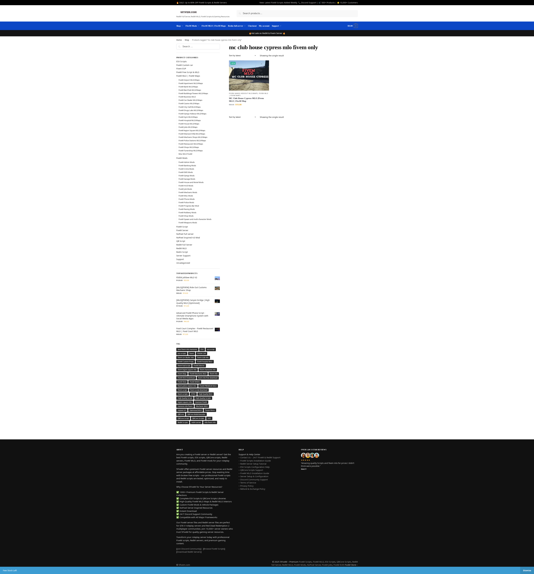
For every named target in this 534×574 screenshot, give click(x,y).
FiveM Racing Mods (187, 209)
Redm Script (182, 252)
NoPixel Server (314, 564)
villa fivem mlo (210, 422)
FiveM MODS (195, 382)
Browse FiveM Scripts (214, 548)
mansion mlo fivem (185, 406)
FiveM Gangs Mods (186, 175)
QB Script (180, 241)
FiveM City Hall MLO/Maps (190, 107)
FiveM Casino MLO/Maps (189, 103)
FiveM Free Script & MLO (187, 72)
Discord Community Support (254, 479)
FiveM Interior (199, 365)
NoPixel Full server (185, 234)
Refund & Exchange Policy (252, 488)
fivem (191, 353)
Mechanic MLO (202, 406)
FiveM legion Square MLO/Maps (192, 130)
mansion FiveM (201, 402)
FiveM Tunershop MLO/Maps (191, 150)
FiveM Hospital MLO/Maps (190, 120)
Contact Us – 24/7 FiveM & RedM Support (260, 457)
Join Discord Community (189, 548)
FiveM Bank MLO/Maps (188, 86)
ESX (202, 349)
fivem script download (198, 390)
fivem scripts (183, 394)
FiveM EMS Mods (186, 172)
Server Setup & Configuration (254, 476)
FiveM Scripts (305, 561)
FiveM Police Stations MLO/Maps (192, 140)
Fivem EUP (181, 68)
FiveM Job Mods (185, 189)
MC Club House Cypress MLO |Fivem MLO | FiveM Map (246, 99)
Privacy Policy (247, 485)
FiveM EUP (339, 564)
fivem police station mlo (187, 386)
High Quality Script (185, 398)
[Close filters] (221, 45)
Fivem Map (182, 374)
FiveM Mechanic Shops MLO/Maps (193, 137)
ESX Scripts (181, 61)
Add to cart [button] (248, 110)
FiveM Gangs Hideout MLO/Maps (243, 93)
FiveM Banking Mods (187, 165)
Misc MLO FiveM (185, 154)
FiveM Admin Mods (187, 162)
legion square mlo (185, 402)
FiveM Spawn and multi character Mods (195, 219)
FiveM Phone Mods (187, 199)
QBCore (181, 414)
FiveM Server (182, 230)
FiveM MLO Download (186, 378)
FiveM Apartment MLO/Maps (191, 83)
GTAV (193, 394)
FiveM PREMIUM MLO (208, 386)
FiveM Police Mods (186, 202)
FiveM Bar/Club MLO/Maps (190, 90)
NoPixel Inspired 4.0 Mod (188, 237)
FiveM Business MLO (187, 96)
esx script (210, 349)
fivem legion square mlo (187, 370)
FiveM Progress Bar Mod (189, 206)
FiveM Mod (182, 382)
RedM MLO (181, 248)
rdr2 (209, 418)
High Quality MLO (205, 394)
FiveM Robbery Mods (187, 212)
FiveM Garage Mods (187, 179)
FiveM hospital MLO (204, 361)
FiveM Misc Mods (186, 195)
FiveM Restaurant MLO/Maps (191, 144)
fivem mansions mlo (208, 370)
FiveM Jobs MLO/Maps (188, 127)
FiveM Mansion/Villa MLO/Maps (192, 134)
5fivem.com (184, 564)
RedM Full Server (184, 244)
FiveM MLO (318, 561)
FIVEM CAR (201, 353)
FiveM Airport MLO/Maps (189, 80)
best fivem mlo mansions (187, 349)
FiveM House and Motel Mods (191, 182)
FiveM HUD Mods (186, 185)
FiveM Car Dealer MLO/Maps (190, 100)
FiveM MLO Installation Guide (254, 473)
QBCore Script (183, 418)
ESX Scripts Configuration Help (255, 467)
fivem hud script (184, 365)
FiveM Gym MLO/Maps (188, 117)
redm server (196, 422)
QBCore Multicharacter (196, 414)
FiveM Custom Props (186, 361)
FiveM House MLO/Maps (189, 123)
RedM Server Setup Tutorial (253, 463)
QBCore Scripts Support (251, 470)
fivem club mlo (203, 357)
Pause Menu (210, 410)
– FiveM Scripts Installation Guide (255, 460)
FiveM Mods (181, 158)
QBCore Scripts (198, 418)
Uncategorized (183, 263)
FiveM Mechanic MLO (198, 374)
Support (180, 259)
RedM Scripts (183, 422)
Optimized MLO (196, 410)
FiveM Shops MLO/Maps (189, 147)
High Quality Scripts (203, 398)
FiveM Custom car (184, 65)
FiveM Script (182, 226)
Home (179, 40)
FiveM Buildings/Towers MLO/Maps (193, 93)
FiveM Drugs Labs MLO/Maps (191, 110)
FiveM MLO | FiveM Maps (188, 76)
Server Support (183, 255)
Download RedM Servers (189, 551)
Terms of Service (248, 482)
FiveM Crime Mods (186, 169)
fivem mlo (214, 374)
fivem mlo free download (207, 378)
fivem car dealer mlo (186, 357)
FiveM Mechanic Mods (188, 192)
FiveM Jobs (327, 564)
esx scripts (182, 353)
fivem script (182, 390)
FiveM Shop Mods (186, 216)
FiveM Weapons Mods (188, 222)
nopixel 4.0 (182, 410)
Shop (187, 40)
